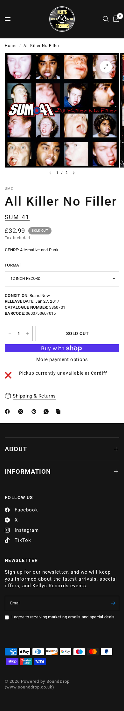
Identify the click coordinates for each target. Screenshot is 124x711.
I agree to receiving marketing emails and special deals (62, 617)
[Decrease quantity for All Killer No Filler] (10, 333)
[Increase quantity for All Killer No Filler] (27, 333)
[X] (22, 411)
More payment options (62, 359)
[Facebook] (8, 411)
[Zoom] (106, 67)
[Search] (105, 19)
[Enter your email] (113, 603)
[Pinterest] (35, 411)
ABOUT (16, 449)
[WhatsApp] (47, 411)
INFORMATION (28, 471)
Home (11, 45)
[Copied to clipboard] (59, 411)
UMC (9, 189)
